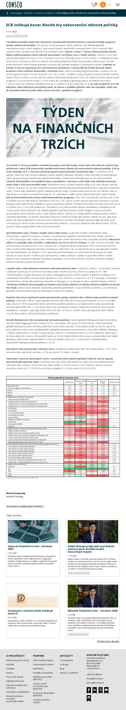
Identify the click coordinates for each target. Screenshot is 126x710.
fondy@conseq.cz (95, 678)
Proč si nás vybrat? (15, 676)
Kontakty (10, 668)
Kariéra (9, 672)
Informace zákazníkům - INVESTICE (44, 694)
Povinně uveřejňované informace (16, 686)
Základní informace (15, 681)
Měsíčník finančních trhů (78, 634)
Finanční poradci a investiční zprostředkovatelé (15, 699)
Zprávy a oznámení (44, 13)
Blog (62, 668)
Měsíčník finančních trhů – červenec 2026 (93, 610)
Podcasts (64, 664)
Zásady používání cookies (41, 701)
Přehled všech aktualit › (108, 641)
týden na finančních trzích (79, 573)
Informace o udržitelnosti (17, 692)
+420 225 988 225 (94, 674)
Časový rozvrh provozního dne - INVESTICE (41, 686)
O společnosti (15, 655)
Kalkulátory (38, 668)
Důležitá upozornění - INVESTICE (43, 678)
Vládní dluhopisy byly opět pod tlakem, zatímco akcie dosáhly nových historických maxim (91, 549)
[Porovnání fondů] (93, 5)
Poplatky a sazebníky (43, 672)
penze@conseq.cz (95, 682)
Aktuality (28, 13)
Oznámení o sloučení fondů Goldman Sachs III (30, 612)
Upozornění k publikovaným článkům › (25, 506)
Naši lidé (10, 664)
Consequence (66, 660)
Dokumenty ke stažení (43, 664)
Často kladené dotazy (43, 660)
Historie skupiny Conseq (17, 660)
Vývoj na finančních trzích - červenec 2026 (30, 548)
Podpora (38, 655)
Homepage (16, 13)
